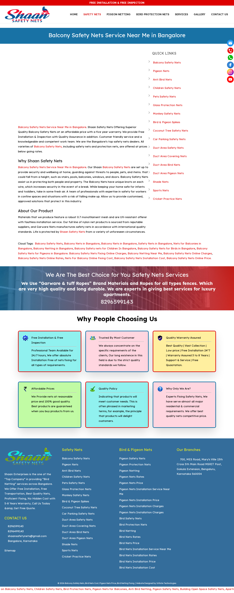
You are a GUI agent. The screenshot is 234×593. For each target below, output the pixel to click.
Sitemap (9, 550)
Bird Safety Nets (130, 518)
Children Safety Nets (167, 88)
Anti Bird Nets (162, 79)
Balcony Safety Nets (167, 62)
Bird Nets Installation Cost (137, 567)
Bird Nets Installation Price (137, 561)
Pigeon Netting (129, 470)
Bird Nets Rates (129, 536)
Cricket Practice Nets (167, 198)
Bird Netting (127, 530)
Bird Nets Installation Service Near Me (145, 549)
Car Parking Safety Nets (169, 139)
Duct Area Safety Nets (168, 147)
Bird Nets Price (129, 543)
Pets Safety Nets (164, 96)
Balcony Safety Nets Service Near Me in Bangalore (52, 127)
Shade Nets (160, 181)
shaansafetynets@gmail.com (27, 536)
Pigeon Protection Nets (135, 464)
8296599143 (117, 301)
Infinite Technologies (166, 583)
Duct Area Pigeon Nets (168, 173)
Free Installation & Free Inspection (116, 2)
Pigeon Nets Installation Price (139, 500)
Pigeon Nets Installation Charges (141, 506)
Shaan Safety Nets (72, 231)
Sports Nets (161, 190)
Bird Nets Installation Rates (138, 555)
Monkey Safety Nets (166, 113)
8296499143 (15, 531)
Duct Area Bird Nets (166, 164)
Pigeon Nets (161, 71)
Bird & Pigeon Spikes (166, 122)
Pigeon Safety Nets (132, 458)
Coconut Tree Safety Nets (170, 130)
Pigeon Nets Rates (131, 476)
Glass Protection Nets (167, 105)
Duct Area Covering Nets (170, 156)
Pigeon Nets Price (131, 483)
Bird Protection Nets (133, 524)
